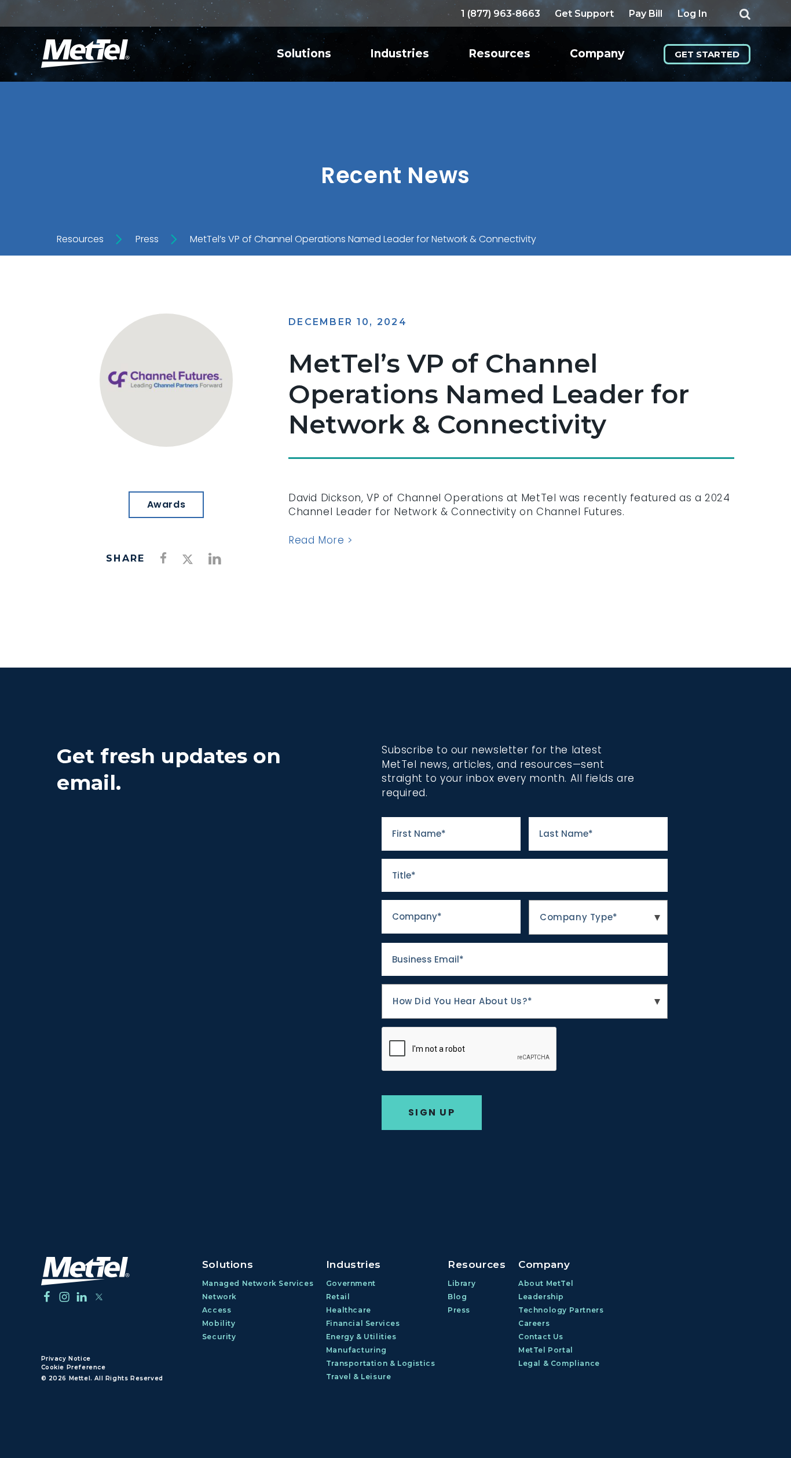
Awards (166, 504)
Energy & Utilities (361, 1336)
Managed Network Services (257, 1283)
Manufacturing (356, 1350)
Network (219, 1296)
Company (597, 53)
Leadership (541, 1296)
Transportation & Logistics (380, 1363)
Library (461, 1283)
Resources (499, 53)
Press (147, 239)
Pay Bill (645, 13)
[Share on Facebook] (163, 558)
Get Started (707, 54)
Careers (534, 1323)
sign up (431, 1112)
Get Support (584, 13)
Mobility (219, 1323)
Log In (692, 13)
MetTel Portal (545, 1350)
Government (351, 1283)
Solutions (304, 53)
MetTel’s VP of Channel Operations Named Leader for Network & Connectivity (363, 239)
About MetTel (545, 1283)
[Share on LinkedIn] (214, 559)
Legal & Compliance (559, 1363)
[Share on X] (187, 560)
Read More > (320, 540)
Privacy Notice (66, 1358)
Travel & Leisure (358, 1376)
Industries (399, 53)
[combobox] (598, 917)
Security (219, 1336)
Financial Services (363, 1323)
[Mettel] (85, 1271)
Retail (338, 1296)
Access (217, 1310)
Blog (457, 1296)
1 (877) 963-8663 (500, 13)
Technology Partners (560, 1310)
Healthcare (348, 1310)
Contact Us (540, 1336)
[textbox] (598, 917)
